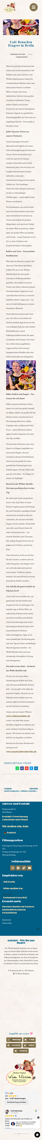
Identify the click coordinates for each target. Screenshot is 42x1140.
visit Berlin (9, 882)
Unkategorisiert (22, 57)
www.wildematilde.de (18, 716)
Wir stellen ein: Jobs (15, 826)
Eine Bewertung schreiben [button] (16, 1102)
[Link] (23, 867)
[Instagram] (12, 867)
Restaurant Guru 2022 (15, 897)
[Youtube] (29, 867)
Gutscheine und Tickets (15, 819)
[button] (17, 768)
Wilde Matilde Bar (13, 888)
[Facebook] (18, 867)
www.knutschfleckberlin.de (21, 752)
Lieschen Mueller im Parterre (18, 906)
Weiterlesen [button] (9, 1128)
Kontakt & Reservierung (15, 816)
